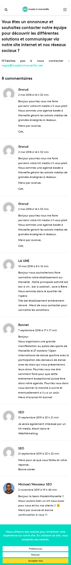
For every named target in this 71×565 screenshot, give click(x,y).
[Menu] (65, 10)
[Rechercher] (6, 10)
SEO (21, 412)
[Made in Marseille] (35, 9)
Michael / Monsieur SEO (35, 484)
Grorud (23, 89)
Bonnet (23, 324)
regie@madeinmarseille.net (22, 65)
